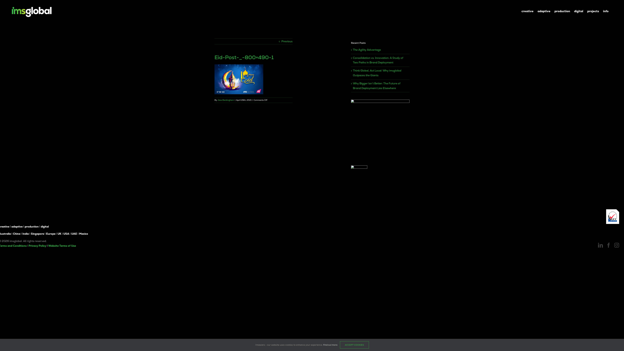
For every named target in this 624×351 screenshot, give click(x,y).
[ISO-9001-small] (612, 210)
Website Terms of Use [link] (62, 245)
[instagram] (616, 245)
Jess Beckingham (226, 100)
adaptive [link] (17, 226)
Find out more (330, 345)
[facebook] (608, 245)
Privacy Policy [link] (37, 245)
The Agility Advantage (367, 50)
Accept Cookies (354, 345)
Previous (286, 41)
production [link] (32, 226)
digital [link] (45, 226)
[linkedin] (600, 245)
